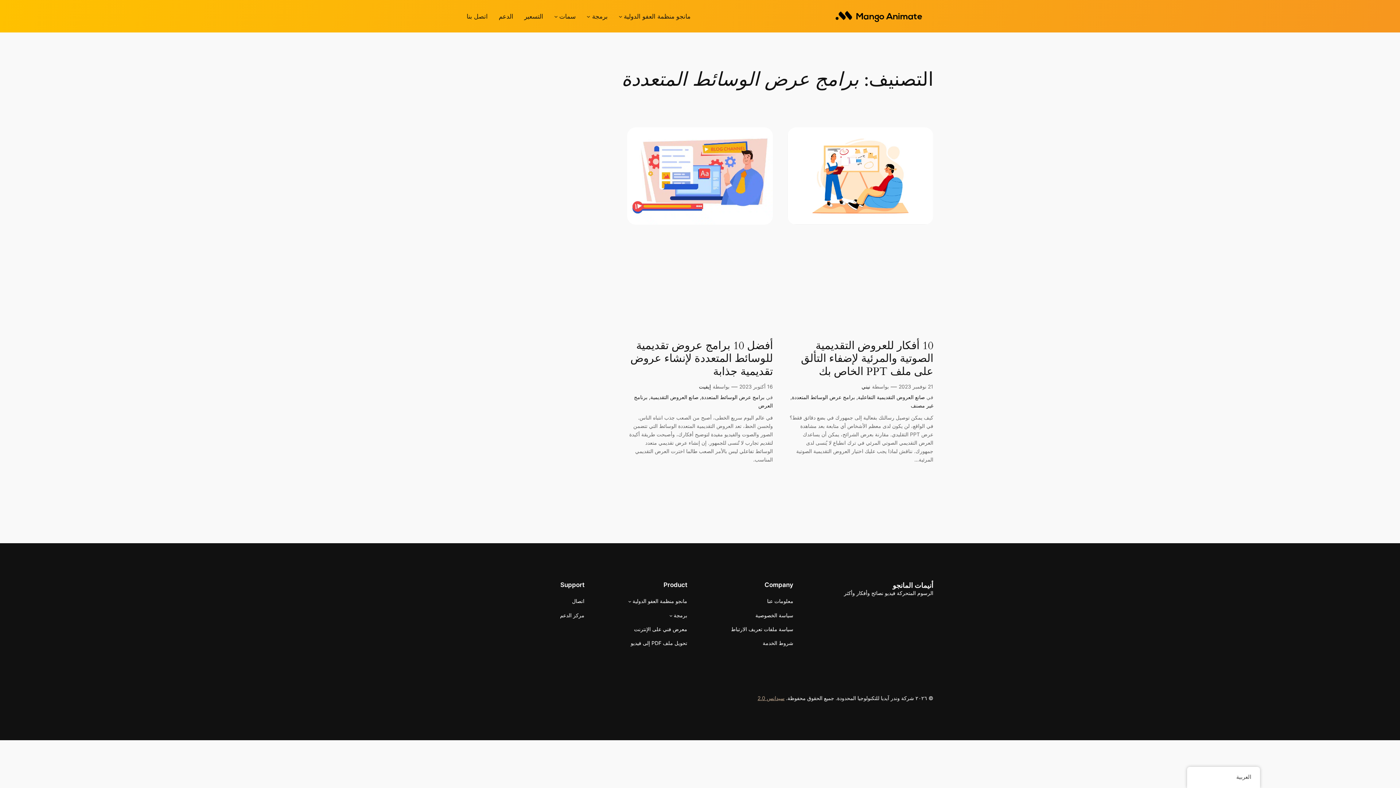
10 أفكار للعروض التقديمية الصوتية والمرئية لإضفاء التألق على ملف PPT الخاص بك (867, 359)
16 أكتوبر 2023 (756, 386)
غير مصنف (922, 405)
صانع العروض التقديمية (674, 397)
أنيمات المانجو (913, 585)
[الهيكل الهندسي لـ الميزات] (556, 16)
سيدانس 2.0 (771, 698)
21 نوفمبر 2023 (916, 386)
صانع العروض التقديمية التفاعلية (891, 397)
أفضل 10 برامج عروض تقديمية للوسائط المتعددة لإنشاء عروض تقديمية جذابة (701, 359)
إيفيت (705, 386)
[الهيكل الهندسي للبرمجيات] (588, 16)
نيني (866, 386)
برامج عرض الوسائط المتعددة (823, 397)
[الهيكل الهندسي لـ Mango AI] (620, 16)
